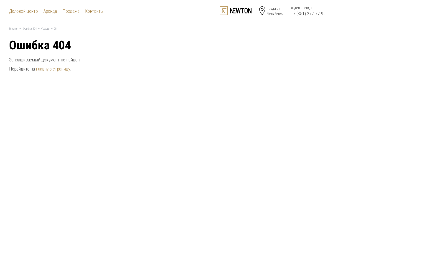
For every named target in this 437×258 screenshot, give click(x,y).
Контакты (94, 11)
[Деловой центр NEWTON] (236, 10)
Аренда (50, 11)
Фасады (45, 28)
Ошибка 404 (30, 28)
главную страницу (53, 69)
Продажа (71, 11)
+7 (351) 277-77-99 (308, 13)
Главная (13, 28)
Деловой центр (23, 11)
